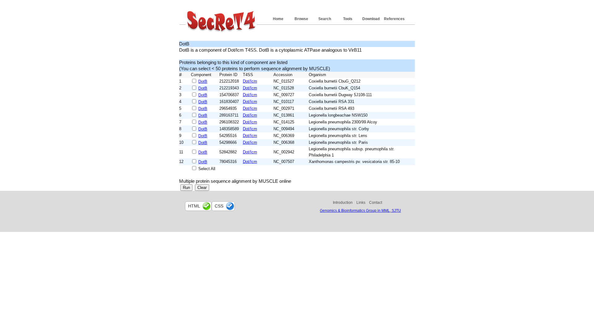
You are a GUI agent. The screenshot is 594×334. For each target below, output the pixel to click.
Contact (375, 202)
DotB (202, 81)
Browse (301, 19)
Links (360, 202)
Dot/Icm (250, 81)
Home (278, 19)
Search (324, 19)
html (194, 205)
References (394, 19)
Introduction (343, 202)
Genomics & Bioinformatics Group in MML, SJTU (360, 210)
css (219, 205)
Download (371, 19)
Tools (347, 19)
